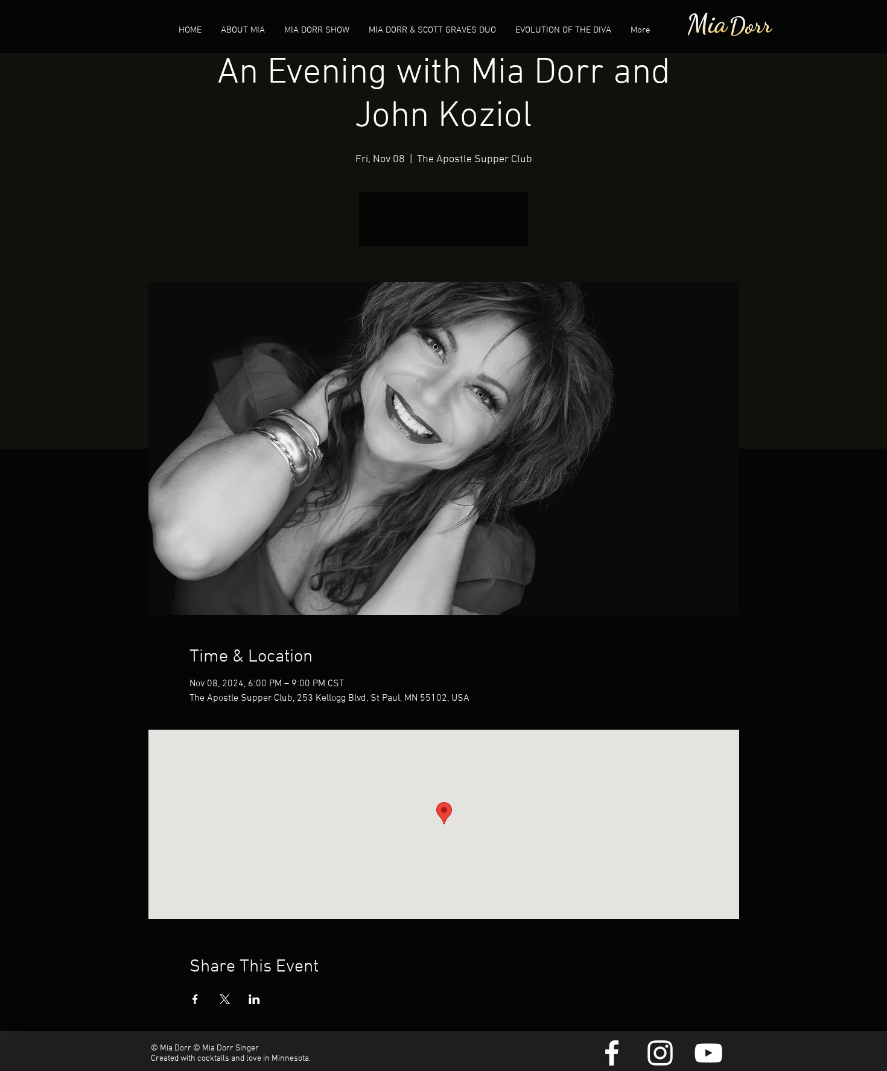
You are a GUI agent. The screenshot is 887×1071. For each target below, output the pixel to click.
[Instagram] (660, 1053)
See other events (443, 226)
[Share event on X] (224, 999)
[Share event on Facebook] (195, 999)
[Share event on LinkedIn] (254, 999)
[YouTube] (708, 1053)
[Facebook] (612, 1053)
